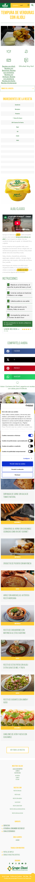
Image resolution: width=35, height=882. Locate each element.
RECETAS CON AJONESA (17, 798)
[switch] (30, 440)
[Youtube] (22, 863)
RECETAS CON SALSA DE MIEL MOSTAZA (17, 809)
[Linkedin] (19, 863)
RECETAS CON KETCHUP (17, 806)
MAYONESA (17, 775)
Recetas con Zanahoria (9, 77)
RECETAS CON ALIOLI (17, 790)
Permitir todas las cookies (17, 464)
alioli (18, 235)
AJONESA (17, 777)
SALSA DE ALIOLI (17, 773)
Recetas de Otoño (8, 80)
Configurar (26, 458)
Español (16, 5)
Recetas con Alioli (8, 66)
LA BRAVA (18, 771)
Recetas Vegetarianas (8, 82)
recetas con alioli (22, 270)
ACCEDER (17, 840)
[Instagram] (16, 863)
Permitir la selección (17, 469)
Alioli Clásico (17, 209)
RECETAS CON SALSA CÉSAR (17, 813)
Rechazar (17, 475)
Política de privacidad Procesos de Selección (17, 878)
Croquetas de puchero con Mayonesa (17, 563)
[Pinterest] (25, 863)
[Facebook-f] (9, 863)
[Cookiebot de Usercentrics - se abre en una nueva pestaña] (25, 406)
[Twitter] (12, 863)
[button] (28, 5)
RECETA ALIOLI (17, 794)
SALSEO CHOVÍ (17, 802)
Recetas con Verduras (7, 75)
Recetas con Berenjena (7, 69)
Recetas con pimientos (9, 71)
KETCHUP (17, 779)
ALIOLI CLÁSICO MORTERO (17, 769)
